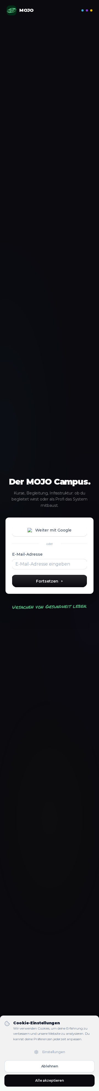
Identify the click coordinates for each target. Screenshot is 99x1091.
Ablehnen (49, 1066)
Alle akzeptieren (49, 1080)
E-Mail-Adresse (27, 554)
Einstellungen (53, 1052)
